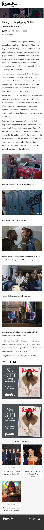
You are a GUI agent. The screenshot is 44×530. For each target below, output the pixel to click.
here (29, 344)
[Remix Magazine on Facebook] (30, 519)
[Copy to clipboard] (14, 362)
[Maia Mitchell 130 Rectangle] (22, 382)
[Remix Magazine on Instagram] (34, 519)
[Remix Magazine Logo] (9, 4)
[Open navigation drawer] (41, 4)
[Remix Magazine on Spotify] (39, 519)
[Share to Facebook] (10, 362)
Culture (6, 31)
